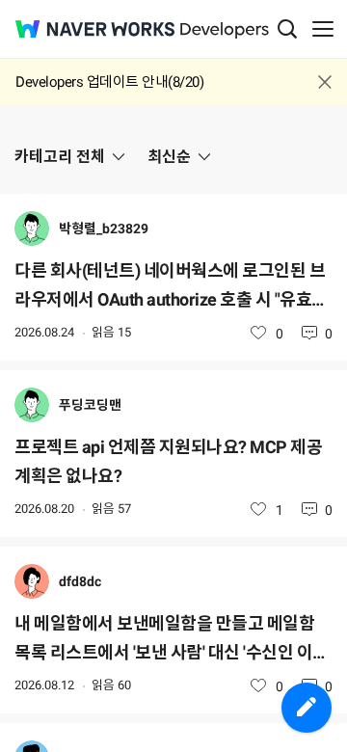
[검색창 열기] (287, 28)
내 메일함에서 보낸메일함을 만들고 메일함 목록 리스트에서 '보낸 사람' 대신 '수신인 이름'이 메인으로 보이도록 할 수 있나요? (164, 640)
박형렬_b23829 (103, 228)
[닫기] (324, 82)
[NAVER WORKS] (94, 29)
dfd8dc (80, 581)
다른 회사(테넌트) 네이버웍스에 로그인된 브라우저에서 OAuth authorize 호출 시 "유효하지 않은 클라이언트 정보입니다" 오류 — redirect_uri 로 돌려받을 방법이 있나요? (171, 287)
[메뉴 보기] (322, 28)
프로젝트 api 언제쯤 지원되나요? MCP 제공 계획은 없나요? (168, 461)
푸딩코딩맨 (90, 405)
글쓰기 (306, 708)
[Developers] (224, 30)
